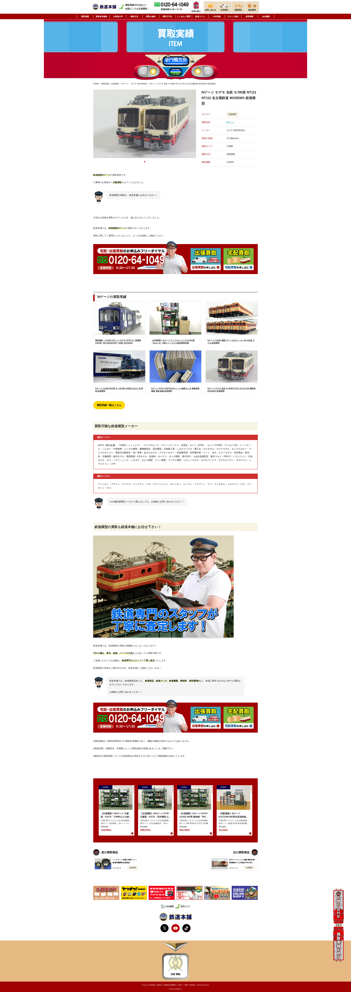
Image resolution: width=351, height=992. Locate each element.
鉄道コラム (200, 16)
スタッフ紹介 (233, 16)
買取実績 (85, 16)
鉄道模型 (115, 84)
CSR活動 (217, 16)
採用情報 (249, 16)
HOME (96, 84)
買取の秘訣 (151, 16)
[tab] (144, 161)
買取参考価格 (101, 16)
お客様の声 (118, 16)
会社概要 (266, 16)
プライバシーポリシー (175, 988)
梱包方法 (134, 16)
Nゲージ (124, 84)
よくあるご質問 (183, 16)
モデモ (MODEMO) (139, 84)
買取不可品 (167, 16)
